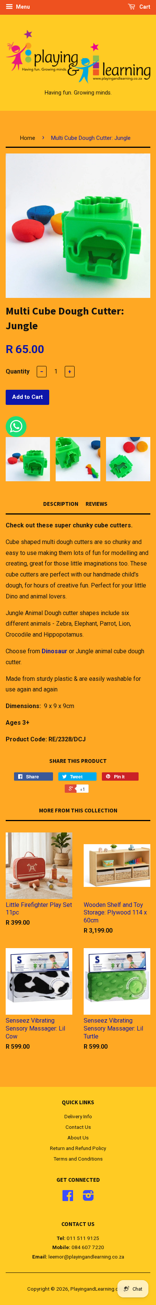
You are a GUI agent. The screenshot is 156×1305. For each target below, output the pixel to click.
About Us (78, 1138)
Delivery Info (78, 1116)
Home (27, 138)
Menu (22, 7)
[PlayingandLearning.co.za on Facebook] (67, 1198)
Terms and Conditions (78, 1159)
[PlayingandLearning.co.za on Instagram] (88, 1198)
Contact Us (78, 1127)
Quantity (18, 371)
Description (60, 503)
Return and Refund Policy (78, 1148)
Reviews (97, 503)
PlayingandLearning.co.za (99, 1289)
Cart (144, 7)
